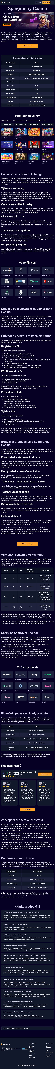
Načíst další (27, 809)
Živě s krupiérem (19, 124)
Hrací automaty (46, 124)
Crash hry (33, 124)
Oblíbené (6, 124)
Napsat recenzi (45, 774)
